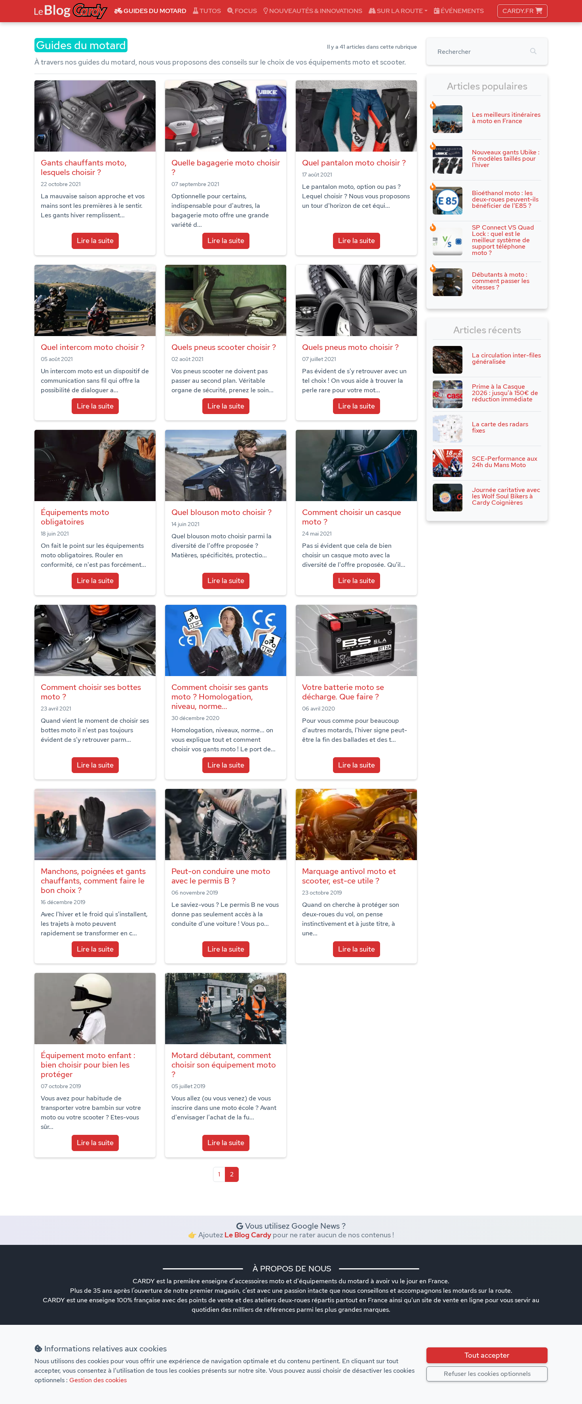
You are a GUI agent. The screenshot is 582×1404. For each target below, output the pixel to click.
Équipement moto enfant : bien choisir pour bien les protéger (88, 1064)
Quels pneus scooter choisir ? (223, 347)
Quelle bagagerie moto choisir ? (225, 167)
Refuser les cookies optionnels (487, 1374)
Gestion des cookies (98, 1380)
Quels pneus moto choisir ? (350, 347)
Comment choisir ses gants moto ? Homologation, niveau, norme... (219, 696)
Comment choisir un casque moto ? (351, 517)
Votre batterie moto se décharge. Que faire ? (343, 692)
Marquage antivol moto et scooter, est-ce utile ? (349, 876)
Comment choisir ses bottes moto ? (91, 692)
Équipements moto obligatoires (75, 517)
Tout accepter (487, 1355)
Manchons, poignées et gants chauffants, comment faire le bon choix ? (93, 880)
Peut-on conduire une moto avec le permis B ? (220, 876)
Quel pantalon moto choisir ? (354, 163)
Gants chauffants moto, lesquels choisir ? (84, 167)
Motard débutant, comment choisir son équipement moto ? (223, 1064)
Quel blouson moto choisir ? (221, 512)
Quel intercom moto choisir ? (93, 347)
